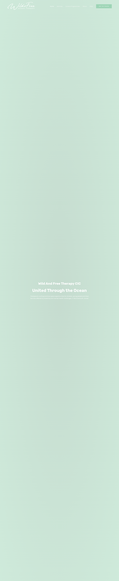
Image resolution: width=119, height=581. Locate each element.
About (85, 6)
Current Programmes (73, 6)
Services (60, 6)
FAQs (91, 6)
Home (52, 6)
